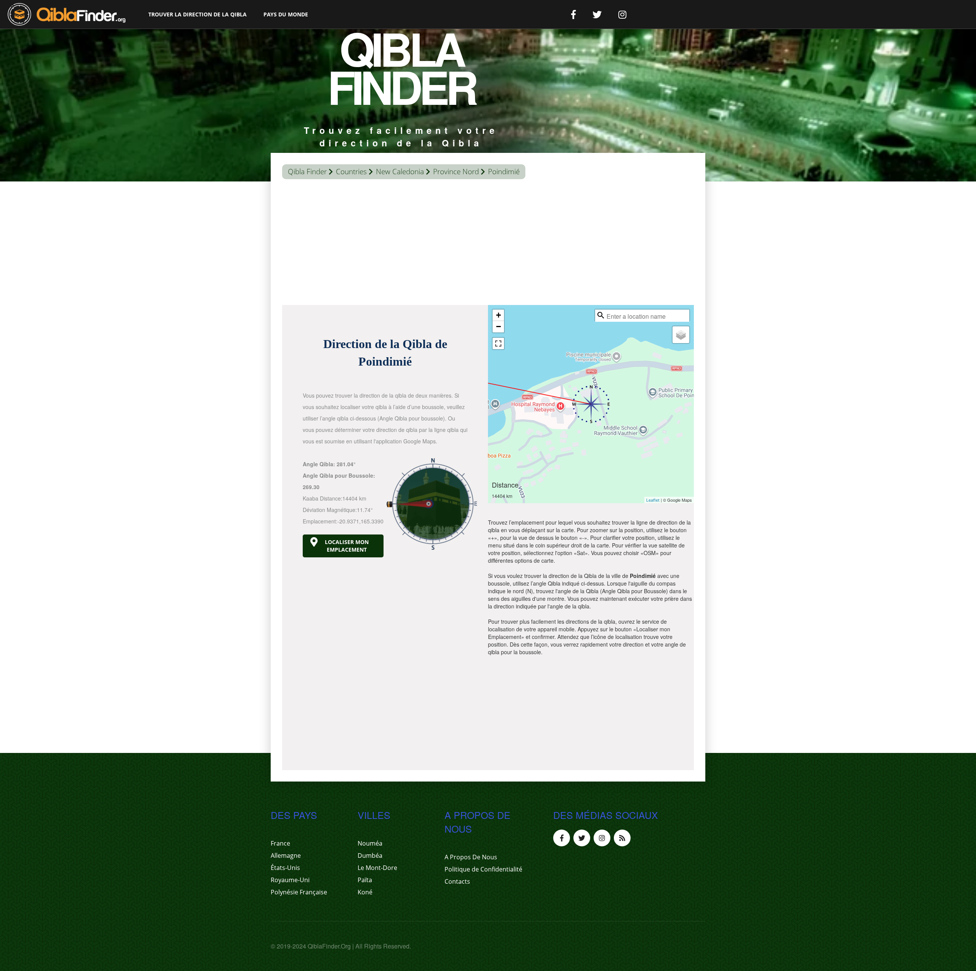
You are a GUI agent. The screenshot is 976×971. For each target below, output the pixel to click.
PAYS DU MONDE (285, 14)
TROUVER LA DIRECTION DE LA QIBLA (197, 14)
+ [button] (498, 315)
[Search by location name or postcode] (601, 315)
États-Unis (285, 867)
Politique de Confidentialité (483, 869)
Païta (365, 880)
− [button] (498, 326)
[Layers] (681, 334)
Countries (351, 172)
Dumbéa (370, 855)
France (280, 843)
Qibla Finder (307, 172)
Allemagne (286, 855)
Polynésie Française (299, 892)
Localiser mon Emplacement (347, 545)
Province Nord (456, 172)
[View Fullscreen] (498, 343)
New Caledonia (400, 172)
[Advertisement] (488, 244)
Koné (365, 892)
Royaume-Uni (290, 880)
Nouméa (370, 843)
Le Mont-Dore (377, 867)
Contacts (457, 881)
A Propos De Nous (471, 857)
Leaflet (653, 500)
